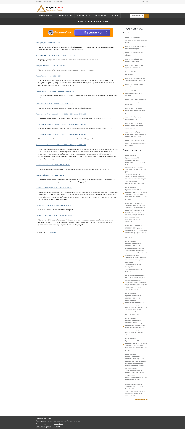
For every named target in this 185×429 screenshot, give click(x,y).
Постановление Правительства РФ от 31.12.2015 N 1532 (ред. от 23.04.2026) (61, 145)
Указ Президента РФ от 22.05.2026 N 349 (49, 43)
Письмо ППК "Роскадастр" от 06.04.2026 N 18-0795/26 (54, 215)
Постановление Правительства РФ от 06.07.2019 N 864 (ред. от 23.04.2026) (61, 134)
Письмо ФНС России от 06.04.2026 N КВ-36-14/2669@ (53, 205)
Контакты (145, 2)
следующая (52, 233)
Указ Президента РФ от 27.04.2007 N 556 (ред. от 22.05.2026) (56, 55)
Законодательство (83, 15)
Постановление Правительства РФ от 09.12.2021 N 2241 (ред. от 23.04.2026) (61, 114)
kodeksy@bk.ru (58, 424)
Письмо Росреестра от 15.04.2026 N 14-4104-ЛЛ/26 (53, 165)
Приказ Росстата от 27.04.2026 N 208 (48, 76)
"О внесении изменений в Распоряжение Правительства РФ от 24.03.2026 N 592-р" (136, 344)
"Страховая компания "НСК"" (135, 326)
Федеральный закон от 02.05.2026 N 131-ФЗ (50, 66)
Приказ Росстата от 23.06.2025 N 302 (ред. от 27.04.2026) (55, 91)
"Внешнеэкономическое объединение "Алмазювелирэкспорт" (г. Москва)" (136, 256)
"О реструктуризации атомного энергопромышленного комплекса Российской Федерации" (136, 231)
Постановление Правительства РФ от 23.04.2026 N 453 (54, 104)
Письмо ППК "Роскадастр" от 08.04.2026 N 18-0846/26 (54, 188)
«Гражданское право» (73, 421)
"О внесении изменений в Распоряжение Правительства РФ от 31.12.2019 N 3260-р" (136, 193)
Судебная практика (65, 15)
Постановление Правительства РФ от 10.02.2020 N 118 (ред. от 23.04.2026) (61, 124)
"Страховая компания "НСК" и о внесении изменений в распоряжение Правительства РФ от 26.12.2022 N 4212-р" (136, 303)
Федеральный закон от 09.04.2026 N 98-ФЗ (50, 175)
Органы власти (100, 15)
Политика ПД (57, 427)
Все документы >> (142, 399)
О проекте (114, 15)
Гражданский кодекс (46, 15)
